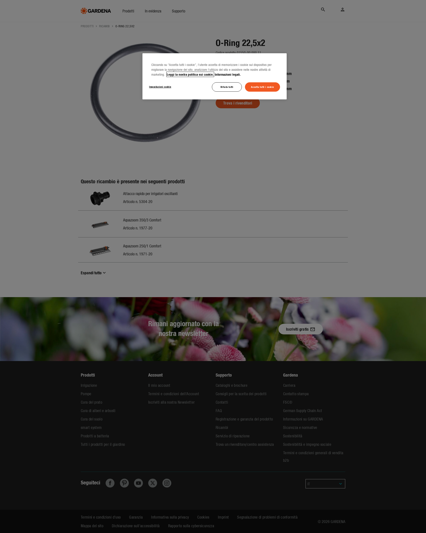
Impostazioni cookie (160, 86)
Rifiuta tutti (227, 87)
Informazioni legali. (228, 74)
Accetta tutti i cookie (262, 87)
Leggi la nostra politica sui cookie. (190, 74)
